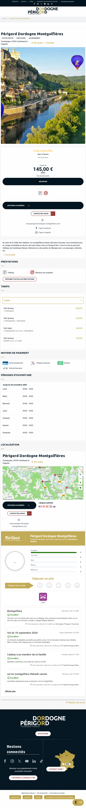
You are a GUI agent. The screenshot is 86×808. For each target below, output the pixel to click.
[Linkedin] (48, 4)
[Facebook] (34, 4)
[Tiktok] (51, 4)
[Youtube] (44, 4)
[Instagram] (38, 4)
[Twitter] (41, 4)
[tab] (41, 300)
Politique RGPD (42, 793)
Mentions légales (28, 793)
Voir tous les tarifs (43, 176)
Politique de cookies (57, 793)
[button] (43, 95)
